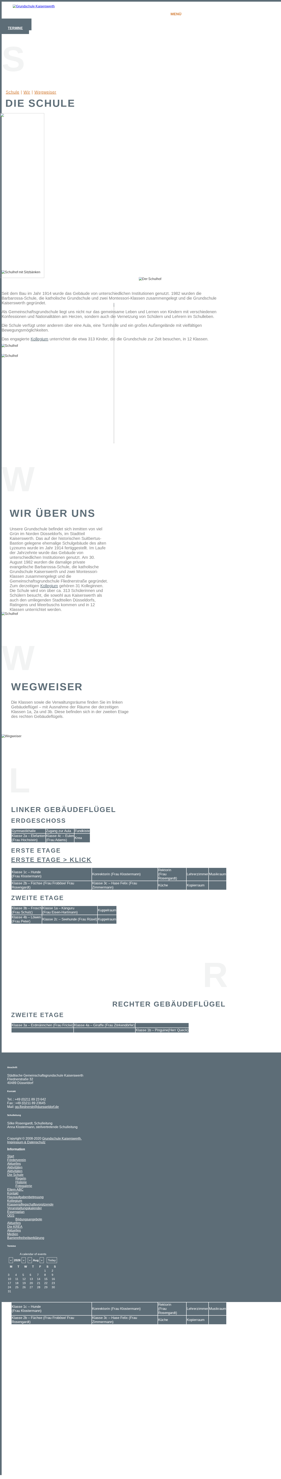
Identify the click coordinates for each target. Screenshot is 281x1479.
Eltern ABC (15, 1189)
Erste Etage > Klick (51, 859)
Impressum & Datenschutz (26, 1142)
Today (52, 1260)
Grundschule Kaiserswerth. (62, 1138)
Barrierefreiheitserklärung (25, 1238)
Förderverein (16, 1160)
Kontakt (12, 1193)
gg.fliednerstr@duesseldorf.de (37, 1107)
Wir (26, 92)
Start (10, 1156)
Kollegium (39, 339)
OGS (10, 1215)
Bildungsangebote (28, 1219)
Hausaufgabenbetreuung (25, 1197)
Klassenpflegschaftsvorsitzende (30, 1204)
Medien (12, 1234)
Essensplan (15, 1212)
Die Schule (15, 1175)
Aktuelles (14, 1163)
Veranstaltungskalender (24, 1208)
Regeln (20, 1178)
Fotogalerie (23, 1186)
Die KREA (14, 1226)
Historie (21, 1182)
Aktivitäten (14, 1167)
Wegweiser (45, 92)
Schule (12, 92)
